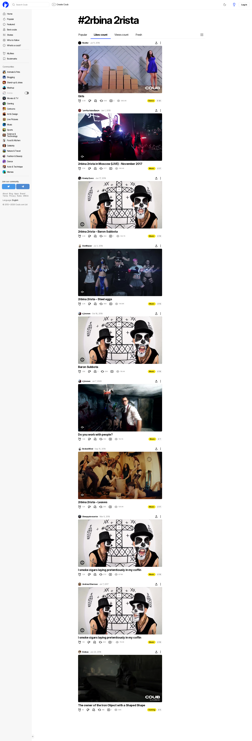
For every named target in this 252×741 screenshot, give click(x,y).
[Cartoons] (16, 108)
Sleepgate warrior (90, 517)
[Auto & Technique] (16, 166)
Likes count (100, 34)
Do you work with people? (95, 434)
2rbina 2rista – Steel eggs (95, 299)
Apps (16, 193)
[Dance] (16, 161)
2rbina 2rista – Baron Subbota (98, 231)
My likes (10, 53)
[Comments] (95, 100)
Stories (10, 35)
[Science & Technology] (16, 135)
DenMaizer (87, 246)
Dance (151, 101)
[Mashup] (16, 87)
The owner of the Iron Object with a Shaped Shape (111, 705)
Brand (22, 193)
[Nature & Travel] (16, 151)
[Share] (156, 42)
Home (9, 13)
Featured (11, 24)
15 (159, 304)
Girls (81, 96)
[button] (202, 34)
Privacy (12, 196)
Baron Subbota (88, 367)
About (5, 193)
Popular (10, 19)
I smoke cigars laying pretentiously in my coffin (109, 570)
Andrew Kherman (90, 584)
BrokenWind (87, 449)
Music (151, 168)
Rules (19, 196)
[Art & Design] (16, 114)
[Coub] (6, 5)
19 (159, 236)
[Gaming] (16, 103)
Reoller (85, 43)
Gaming (151, 710)
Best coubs (12, 29)
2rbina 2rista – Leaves (92, 502)
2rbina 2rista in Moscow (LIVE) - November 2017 (110, 163)
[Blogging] (16, 77)
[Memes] (16, 172)
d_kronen (86, 314)
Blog (11, 193)
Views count (121, 34)
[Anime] (16, 93)
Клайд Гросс (88, 178)
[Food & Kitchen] (16, 140)
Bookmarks (12, 58)
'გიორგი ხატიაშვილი (90, 110)
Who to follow (13, 40)
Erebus (85, 652)
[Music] (16, 124)
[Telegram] (23, 186)
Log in (244, 4)
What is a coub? (14, 45)
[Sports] (16, 129)
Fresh (139, 34)
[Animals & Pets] (16, 72)
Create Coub (63, 4)
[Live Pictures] (16, 119)
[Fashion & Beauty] (16, 156)
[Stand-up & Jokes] (16, 82)
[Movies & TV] (16, 98)
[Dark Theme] (225, 4)
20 (159, 101)
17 (159, 168)
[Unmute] (82, 156)
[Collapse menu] (33, 736)
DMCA (25, 196)
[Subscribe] (27, 93)
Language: (10, 200)
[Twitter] (8, 186)
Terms (5, 196)
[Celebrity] (16, 145)
